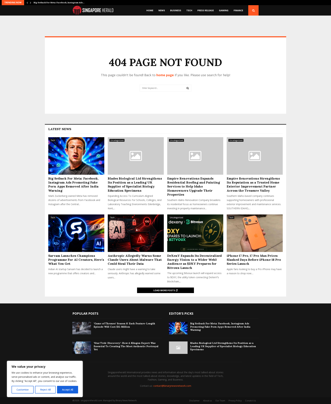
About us (207, 400)
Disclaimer (194, 400)
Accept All (67, 389)
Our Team (220, 400)
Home (149, 10)
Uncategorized (117, 140)
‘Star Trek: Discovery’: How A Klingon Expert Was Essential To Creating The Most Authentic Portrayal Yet (126, 346)
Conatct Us (250, 400)
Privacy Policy (235, 400)
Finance (238, 10)
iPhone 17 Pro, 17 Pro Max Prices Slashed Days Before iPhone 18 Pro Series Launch (254, 260)
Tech (189, 10)
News (161, 10)
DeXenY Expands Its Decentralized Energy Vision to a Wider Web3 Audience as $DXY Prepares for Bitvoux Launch (194, 262)
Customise (23, 389)
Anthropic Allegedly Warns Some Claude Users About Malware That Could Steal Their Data (135, 260)
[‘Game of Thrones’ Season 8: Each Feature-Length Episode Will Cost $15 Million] (81, 328)
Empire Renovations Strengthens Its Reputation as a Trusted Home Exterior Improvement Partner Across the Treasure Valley (253, 184)
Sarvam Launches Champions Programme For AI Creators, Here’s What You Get (76, 260)
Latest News (59, 129)
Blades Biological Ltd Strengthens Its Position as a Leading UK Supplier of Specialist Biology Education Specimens (135, 184)
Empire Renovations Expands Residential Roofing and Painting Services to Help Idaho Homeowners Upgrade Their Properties (193, 186)
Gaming (223, 10)
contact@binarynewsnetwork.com (172, 385)
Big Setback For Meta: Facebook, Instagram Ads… (59, 2)
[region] (45, 379)
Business (175, 10)
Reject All (45, 389)
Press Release (205, 10)
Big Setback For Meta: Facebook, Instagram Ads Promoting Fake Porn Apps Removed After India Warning (73, 184)
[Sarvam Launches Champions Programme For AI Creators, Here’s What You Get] (76, 233)
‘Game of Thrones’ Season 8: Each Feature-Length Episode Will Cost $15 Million (124, 325)
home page (165, 75)
